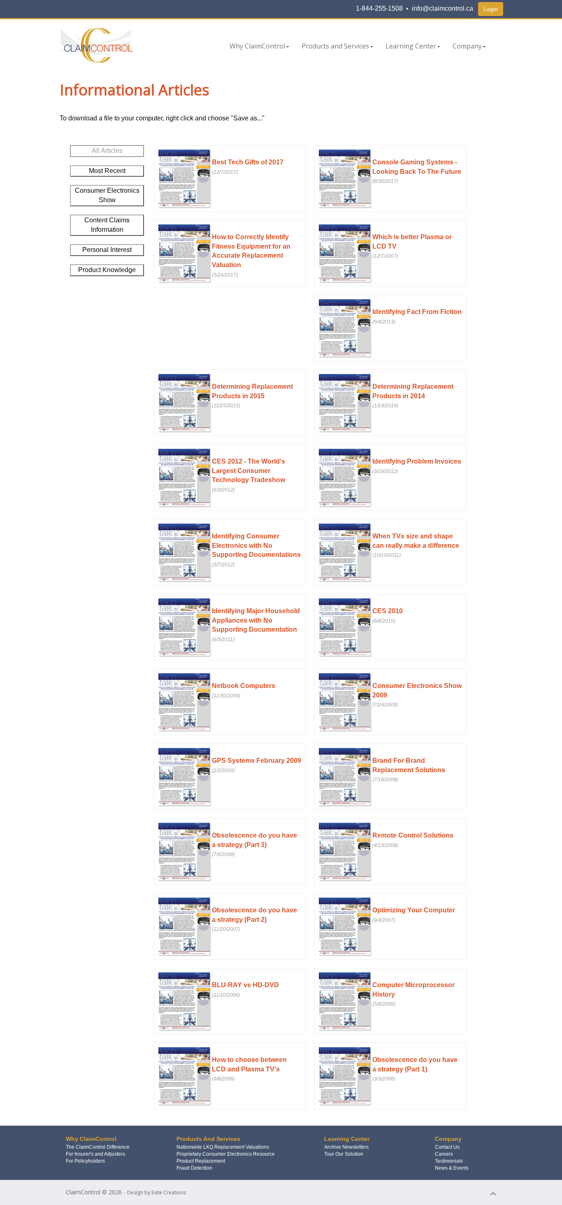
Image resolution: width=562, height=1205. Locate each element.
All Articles (107, 150)
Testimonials (449, 1161)
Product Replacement (200, 1161)
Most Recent (107, 170)
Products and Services (335, 46)
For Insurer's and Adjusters (95, 1154)
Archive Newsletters (346, 1147)
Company (467, 46)
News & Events (452, 1168)
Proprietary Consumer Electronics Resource (225, 1154)
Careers (444, 1154)
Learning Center (411, 46)
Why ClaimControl (257, 46)
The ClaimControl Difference (98, 1147)
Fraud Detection (194, 1168)
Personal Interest (107, 249)
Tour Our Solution (343, 1154)
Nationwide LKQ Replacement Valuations (222, 1147)
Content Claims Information (107, 225)
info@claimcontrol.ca (442, 8)
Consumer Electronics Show (107, 195)
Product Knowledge (107, 269)
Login (490, 9)
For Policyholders (85, 1161)
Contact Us (447, 1147)
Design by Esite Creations (156, 1192)
